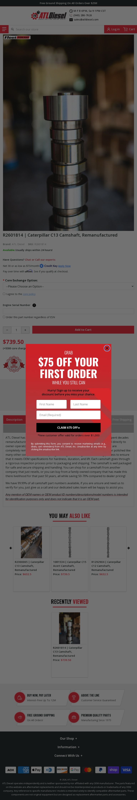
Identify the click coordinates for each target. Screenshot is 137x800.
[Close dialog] (107, 348)
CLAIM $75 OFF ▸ (68, 428)
